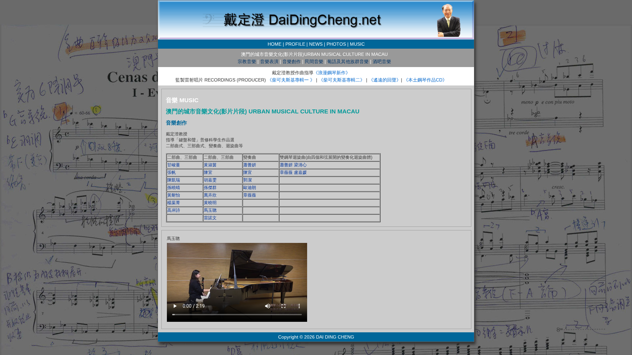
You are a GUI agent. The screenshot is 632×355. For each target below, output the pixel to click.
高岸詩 (173, 210)
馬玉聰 (210, 210)
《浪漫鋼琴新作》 (331, 72)
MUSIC (357, 44)
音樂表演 (269, 61)
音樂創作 (291, 61)
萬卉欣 (210, 195)
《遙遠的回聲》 (385, 80)
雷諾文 (210, 217)
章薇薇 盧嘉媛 (293, 172)
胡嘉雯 (210, 180)
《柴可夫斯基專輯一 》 (291, 80)
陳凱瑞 (173, 180)
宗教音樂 (247, 61)
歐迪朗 (249, 187)
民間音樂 (314, 61)
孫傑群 (210, 187)
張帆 (171, 172)
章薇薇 (249, 195)
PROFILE (295, 44)
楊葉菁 (173, 202)
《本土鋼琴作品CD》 (425, 80)
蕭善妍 (249, 164)
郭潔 (247, 180)
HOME (274, 44)
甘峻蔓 (173, 164)
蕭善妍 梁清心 (293, 164)
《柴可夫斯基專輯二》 (342, 80)
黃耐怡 (173, 195)
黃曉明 (210, 202)
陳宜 (208, 172)
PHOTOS (336, 44)
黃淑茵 (210, 164)
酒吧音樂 (382, 61)
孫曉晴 (173, 187)
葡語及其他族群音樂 (348, 61)
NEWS (316, 44)
